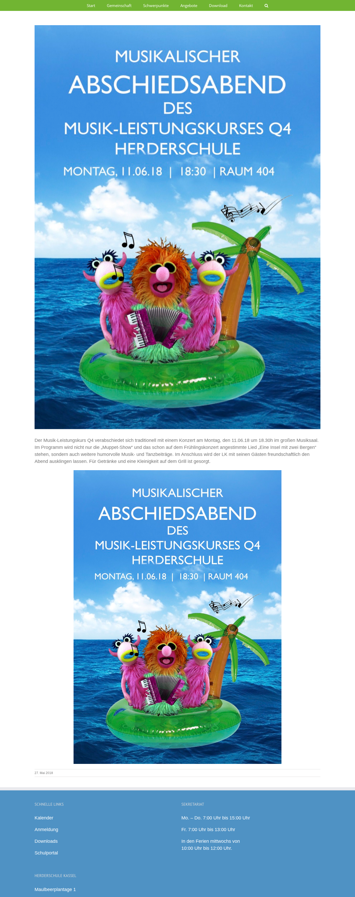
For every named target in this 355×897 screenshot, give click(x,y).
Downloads (46, 841)
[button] (266, 5)
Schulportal (46, 852)
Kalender (44, 817)
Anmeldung (46, 829)
